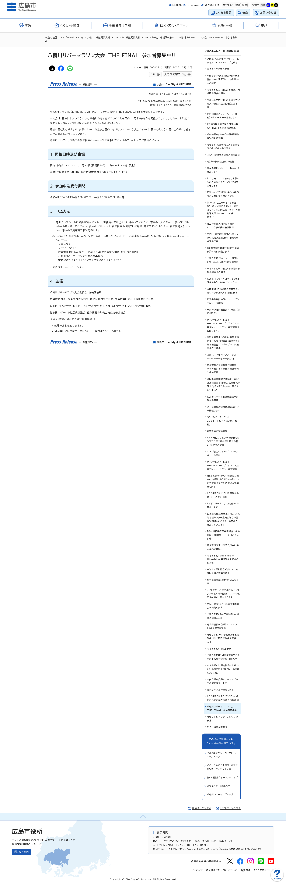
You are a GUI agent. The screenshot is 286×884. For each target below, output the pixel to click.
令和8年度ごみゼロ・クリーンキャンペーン (222, 755)
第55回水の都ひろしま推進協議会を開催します (223, 606)
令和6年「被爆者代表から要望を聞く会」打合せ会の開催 (223, 146)
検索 (245, 12)
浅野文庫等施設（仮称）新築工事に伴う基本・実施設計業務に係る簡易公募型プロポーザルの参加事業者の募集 (223, 342)
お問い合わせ (268, 12)
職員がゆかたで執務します (220, 690)
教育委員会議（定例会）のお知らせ (223, 581)
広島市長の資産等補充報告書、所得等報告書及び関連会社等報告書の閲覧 (223, 369)
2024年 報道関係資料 (127, 37)
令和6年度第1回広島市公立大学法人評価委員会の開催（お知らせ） (223, 103)
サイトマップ (196, 870)
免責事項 (245, 870)
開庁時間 (162, 832)
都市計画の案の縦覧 (217, 431)
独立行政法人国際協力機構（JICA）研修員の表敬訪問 (220, 225)
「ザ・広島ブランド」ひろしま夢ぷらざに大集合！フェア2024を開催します (223, 182)
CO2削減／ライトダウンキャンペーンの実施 (222, 453)
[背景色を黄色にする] (272, 5)
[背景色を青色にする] (268, 5)
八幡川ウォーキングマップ (220, 794)
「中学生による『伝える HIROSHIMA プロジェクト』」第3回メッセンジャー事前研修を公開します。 (223, 325)
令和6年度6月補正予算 (219, 649)
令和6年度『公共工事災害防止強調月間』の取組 (223, 616)
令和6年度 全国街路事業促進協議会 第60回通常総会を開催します (223, 638)
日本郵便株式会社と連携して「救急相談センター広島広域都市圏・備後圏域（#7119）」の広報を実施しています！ (223, 519)
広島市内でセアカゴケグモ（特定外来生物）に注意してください (223, 281)
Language (193, 5)
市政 (80, 37)
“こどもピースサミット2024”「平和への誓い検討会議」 (222, 421)
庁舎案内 (24, 852)
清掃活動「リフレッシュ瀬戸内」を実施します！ (223, 170)
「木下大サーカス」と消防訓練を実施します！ (223, 505)
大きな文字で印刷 (175, 74)
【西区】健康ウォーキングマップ (222, 777)
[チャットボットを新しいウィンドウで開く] (277, 880)
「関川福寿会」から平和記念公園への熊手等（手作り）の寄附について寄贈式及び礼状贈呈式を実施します (223, 481)
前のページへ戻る (201, 808)
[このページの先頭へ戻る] (143, 816)
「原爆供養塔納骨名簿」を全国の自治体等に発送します (223, 250)
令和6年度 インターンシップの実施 (222, 718)
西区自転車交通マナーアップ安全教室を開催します (222, 681)
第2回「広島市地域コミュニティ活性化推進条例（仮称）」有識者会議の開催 (222, 237)
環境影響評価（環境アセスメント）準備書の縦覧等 (222, 626)
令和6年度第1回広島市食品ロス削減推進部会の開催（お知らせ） (223, 657)
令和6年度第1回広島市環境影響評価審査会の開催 (223, 270)
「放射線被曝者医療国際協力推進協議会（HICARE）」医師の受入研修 (223, 535)
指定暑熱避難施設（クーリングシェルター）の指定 (223, 301)
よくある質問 (223, 12)
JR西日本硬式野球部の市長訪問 (223, 155)
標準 (237, 5)
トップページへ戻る (230, 808)
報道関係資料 (103, 37)
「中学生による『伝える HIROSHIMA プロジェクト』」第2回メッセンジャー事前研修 (223, 465)
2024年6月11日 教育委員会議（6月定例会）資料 (223, 495)
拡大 (244, 5)
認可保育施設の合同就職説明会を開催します (223, 409)
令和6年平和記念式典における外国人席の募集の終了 (222, 571)
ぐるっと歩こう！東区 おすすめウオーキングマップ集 (222, 767)
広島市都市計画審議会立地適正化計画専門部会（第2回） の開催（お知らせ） (223, 669)
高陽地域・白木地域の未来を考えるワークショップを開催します (223, 291)
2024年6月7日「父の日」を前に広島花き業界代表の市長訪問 (223, 698)
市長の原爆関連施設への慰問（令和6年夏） (223, 311)
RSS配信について (264, 870)
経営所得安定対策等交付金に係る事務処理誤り (223, 547)
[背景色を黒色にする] (276, 5)
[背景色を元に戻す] (263, 5)
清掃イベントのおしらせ (218, 786)
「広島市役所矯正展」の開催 (220, 161)
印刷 (153, 74)
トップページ (67, 37)
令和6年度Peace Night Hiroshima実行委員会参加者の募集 (223, 559)
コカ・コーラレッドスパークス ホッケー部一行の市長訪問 (222, 357)
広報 (89, 37)
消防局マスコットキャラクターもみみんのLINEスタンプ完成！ (223, 61)
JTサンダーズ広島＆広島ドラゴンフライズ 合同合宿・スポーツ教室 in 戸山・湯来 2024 (223, 593)
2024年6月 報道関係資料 (159, 37)
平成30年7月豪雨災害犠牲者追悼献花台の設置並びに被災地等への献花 (223, 79)
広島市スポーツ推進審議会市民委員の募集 (222, 398)
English (177, 5)
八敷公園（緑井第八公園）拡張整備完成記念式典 (223, 136)
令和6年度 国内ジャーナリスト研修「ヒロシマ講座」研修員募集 (222, 260)
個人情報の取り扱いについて (221, 870)
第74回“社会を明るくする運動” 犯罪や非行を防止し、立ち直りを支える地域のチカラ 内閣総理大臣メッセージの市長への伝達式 (223, 210)
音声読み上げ (212, 5)
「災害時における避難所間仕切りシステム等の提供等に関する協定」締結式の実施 (223, 441)
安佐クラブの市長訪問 (218, 69)
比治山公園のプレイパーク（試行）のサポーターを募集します (222, 116)
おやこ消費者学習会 (217, 727)
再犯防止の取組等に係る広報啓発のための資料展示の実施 (223, 194)
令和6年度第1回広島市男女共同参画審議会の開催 (223, 91)
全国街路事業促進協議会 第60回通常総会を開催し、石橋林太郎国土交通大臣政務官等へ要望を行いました (223, 384)
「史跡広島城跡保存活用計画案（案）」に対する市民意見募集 (222, 126)
